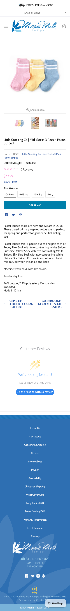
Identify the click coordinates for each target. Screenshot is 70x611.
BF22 (15, 154)
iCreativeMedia (44, 600)
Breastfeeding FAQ (35, 511)
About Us (35, 428)
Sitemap (35, 536)
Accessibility (35, 478)
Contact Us (35, 436)
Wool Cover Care (35, 494)
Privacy (35, 469)
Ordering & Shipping (35, 444)
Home (7, 154)
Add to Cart (35, 204)
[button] (35, 607)
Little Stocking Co (13, 163)
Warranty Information (35, 519)
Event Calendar (35, 528)
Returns (35, 453)
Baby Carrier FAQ (35, 503)
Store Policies (35, 461)
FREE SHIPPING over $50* (39, 5)
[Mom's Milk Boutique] (34, 26)
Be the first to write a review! (35, 392)
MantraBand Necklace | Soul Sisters (49, 304)
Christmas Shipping (35, 486)
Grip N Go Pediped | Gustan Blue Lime (21, 304)
